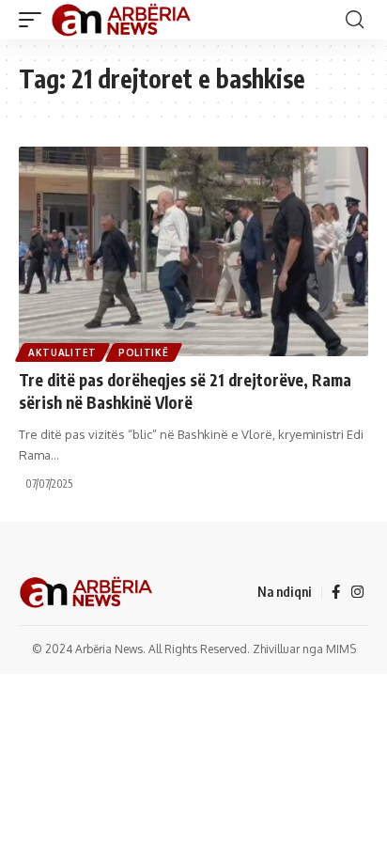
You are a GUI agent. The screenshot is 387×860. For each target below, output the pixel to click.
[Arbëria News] (122, 19)
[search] (354, 20)
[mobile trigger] (35, 19)
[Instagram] (357, 592)
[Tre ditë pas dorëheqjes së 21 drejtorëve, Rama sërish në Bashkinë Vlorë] (193, 251)
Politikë (143, 352)
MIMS (341, 649)
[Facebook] (336, 592)
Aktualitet (62, 352)
